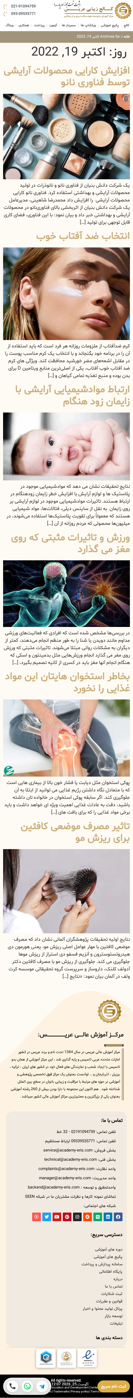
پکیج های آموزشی (108, 1257)
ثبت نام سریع (113, 1386)
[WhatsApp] (27, 1386)
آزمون (53, 25)
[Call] (12, 1386)
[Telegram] (42, 1386)
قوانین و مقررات (109, 1301)
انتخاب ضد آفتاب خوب (83, 236)
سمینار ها (69, 25)
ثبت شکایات (111, 1294)
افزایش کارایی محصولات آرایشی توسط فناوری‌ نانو (67, 76)
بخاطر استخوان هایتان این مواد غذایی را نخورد (67, 682)
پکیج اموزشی (110, 25)
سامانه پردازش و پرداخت (102, 1264)
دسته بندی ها (109, 1338)
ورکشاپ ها (88, 25)
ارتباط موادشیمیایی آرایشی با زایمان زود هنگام (72, 395)
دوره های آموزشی (108, 1249)
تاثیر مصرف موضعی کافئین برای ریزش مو (75, 832)
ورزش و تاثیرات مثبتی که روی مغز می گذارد (70, 543)
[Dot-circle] (36, 1217)
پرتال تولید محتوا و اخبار (102, 1309)
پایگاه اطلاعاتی (110, 1272)
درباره (118, 1279)
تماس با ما (113, 1286)
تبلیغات (116, 1323)
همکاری (24, 25)
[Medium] (97, 1217)
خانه (127, 36)
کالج (126, 25)
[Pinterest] (67, 1217)
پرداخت (39, 25)
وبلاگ (10, 25)
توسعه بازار (113, 1316)
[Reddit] (87, 1217)
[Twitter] (46, 1217)
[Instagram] (77, 1217)
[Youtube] (57, 1217)
